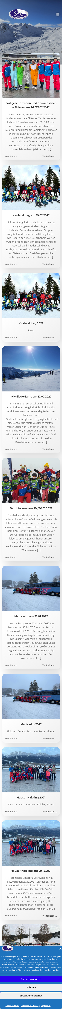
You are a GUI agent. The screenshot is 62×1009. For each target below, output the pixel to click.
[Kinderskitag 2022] (31, 295)
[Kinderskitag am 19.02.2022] (31, 187)
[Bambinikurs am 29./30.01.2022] (31, 480)
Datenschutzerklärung (30, 1005)
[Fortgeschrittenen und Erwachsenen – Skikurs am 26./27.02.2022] (31, 75)
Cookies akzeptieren (31, 979)
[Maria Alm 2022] (31, 696)
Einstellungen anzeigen (31, 995)
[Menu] (57, 14)
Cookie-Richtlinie (12, 1005)
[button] (60, 948)
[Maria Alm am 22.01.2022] (31, 588)
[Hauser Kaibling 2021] (31, 769)
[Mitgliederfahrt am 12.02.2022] (31, 368)
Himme (13, 156)
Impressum (46, 1005)
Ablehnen (31, 987)
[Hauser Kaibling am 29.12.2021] (31, 842)
